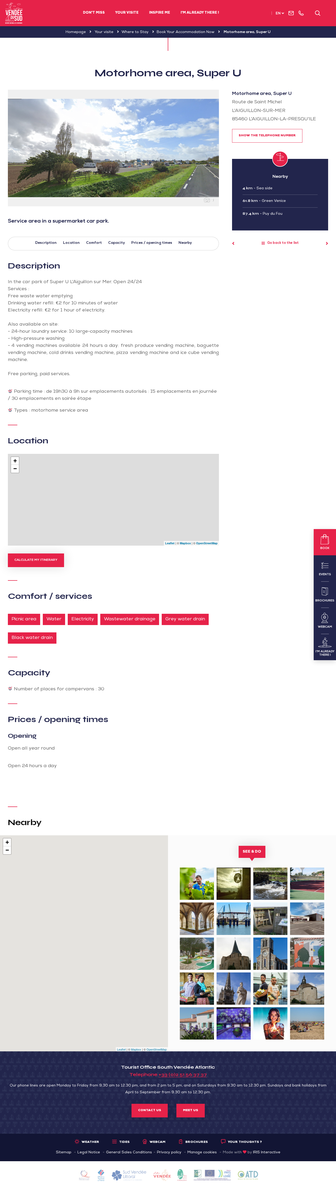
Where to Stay (135, 32)
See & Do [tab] (252, 852)
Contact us (149, 1110)
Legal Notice (88, 1152)
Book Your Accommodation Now (185, 32)
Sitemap (63, 1152)
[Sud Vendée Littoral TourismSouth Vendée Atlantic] (14, 13)
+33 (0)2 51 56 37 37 (183, 1074)
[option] (113, 148)
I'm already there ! (200, 13)
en (278, 13)
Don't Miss (94, 13)
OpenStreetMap (207, 543)
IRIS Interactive (266, 1152)
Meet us (190, 1110)
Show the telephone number (267, 135)
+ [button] (15, 461)
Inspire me (159, 13)
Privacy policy (169, 1152)
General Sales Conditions (129, 1152)
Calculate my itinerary (35, 560)
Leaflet (170, 543)
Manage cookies (202, 1152)
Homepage (76, 32)
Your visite (127, 13)
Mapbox (185, 543)
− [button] (15, 468)
